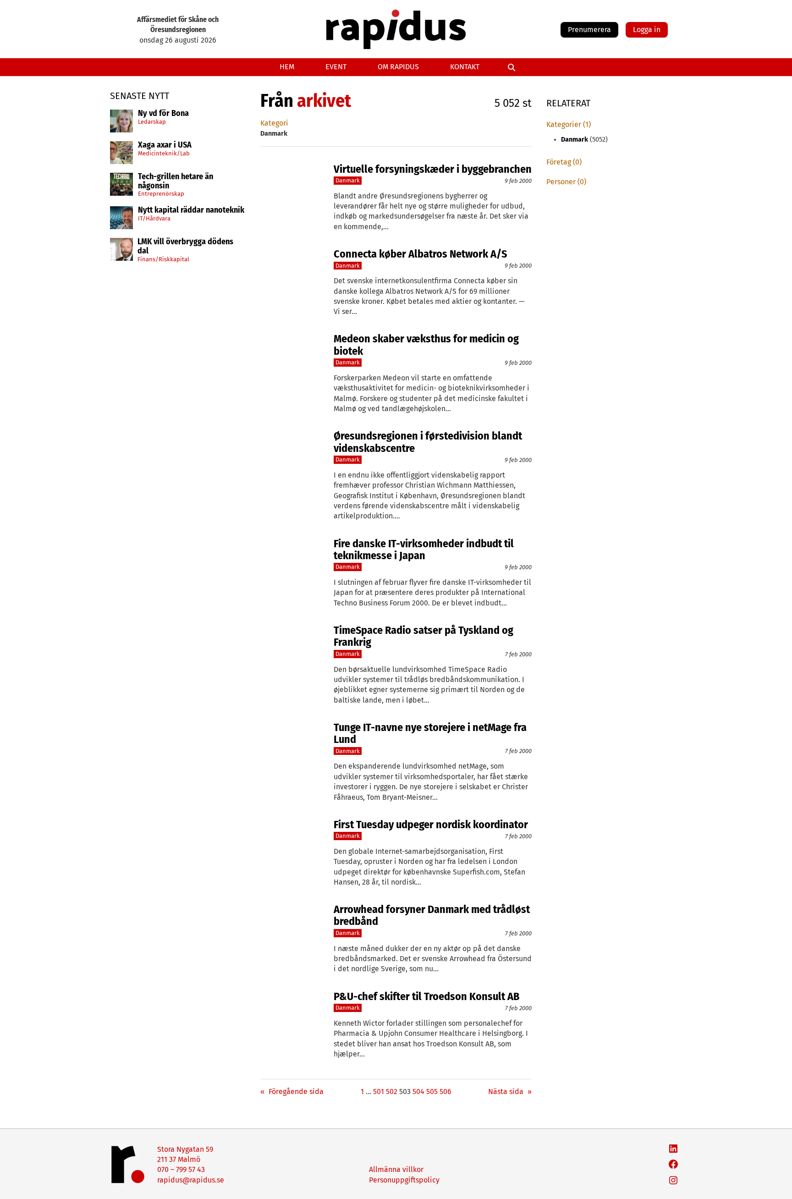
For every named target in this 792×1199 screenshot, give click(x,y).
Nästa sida (510, 1091)
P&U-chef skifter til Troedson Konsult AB (426, 996)
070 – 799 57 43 (181, 1169)
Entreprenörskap (161, 193)
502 (391, 1091)
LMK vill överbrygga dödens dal (185, 246)
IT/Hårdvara (154, 218)
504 (418, 1091)
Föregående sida (292, 1091)
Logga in (646, 29)
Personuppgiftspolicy (404, 1180)
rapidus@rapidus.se (190, 1180)
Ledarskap (152, 121)
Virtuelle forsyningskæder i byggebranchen (433, 169)
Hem (287, 66)
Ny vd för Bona (163, 113)
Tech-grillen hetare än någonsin (175, 181)
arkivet (324, 101)
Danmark (348, 180)
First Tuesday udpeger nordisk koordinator (431, 824)
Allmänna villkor (396, 1169)
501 (378, 1091)
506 (445, 1091)
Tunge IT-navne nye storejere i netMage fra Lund (430, 733)
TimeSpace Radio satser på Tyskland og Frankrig (423, 636)
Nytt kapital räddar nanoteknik (191, 210)
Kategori (274, 123)
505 (432, 1091)
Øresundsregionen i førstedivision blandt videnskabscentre (428, 442)
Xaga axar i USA (165, 145)
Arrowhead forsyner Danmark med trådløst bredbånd (432, 915)
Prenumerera (589, 29)
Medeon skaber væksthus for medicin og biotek (426, 345)
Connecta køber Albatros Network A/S (420, 254)
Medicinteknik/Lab (164, 153)
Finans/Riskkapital (163, 259)
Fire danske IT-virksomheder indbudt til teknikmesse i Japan (424, 550)
